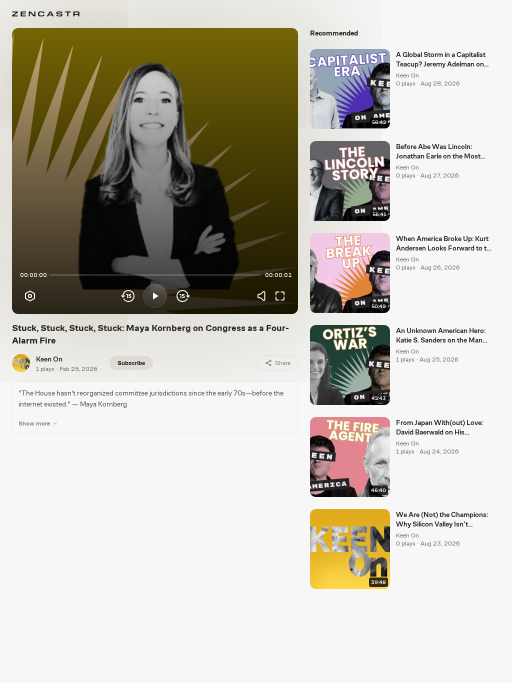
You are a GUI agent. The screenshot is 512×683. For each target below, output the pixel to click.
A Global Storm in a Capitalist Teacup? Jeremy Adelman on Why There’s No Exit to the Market (441, 60)
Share (282, 363)
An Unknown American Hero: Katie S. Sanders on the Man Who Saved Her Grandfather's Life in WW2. (442, 336)
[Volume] (264, 296)
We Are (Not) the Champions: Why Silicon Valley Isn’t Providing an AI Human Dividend (442, 520)
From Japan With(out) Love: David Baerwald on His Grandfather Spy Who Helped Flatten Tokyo (441, 428)
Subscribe (131, 363)
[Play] (155, 296)
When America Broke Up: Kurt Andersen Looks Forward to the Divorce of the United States (445, 244)
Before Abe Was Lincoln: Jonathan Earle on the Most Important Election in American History (444, 152)
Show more (34, 423)
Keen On (49, 359)
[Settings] (30, 296)
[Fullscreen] (280, 296)
